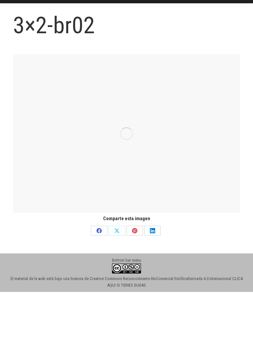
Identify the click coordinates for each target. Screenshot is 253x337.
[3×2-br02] (126, 133)
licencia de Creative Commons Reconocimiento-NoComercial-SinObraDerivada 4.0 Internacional (150, 278)
